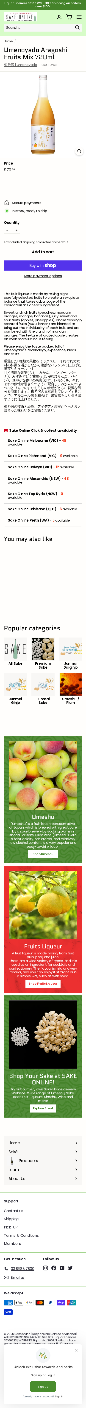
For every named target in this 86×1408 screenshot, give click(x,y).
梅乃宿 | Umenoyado (20, 64)
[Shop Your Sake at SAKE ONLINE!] (43, 1034)
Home (8, 41)
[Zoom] (79, 151)
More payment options (43, 276)
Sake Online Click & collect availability (43, 430)
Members (12, 1243)
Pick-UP (10, 1227)
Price (8, 163)
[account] (59, 17)
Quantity (12, 223)
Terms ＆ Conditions (21, 1235)
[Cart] (69, 17)
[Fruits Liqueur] (43, 905)
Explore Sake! (43, 1108)
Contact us (13, 1210)
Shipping (29, 242)
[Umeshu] (43, 775)
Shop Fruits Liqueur (43, 983)
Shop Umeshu (44, 854)
